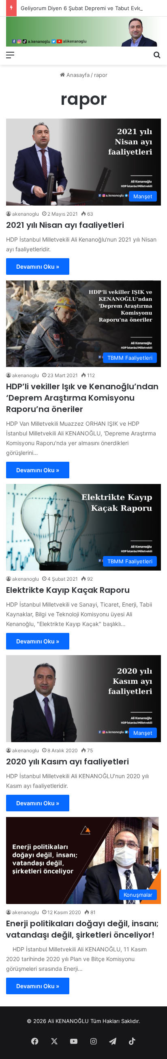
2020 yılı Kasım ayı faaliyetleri (67, 761)
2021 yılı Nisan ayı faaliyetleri (65, 225)
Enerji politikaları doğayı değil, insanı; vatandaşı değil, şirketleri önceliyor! (82, 929)
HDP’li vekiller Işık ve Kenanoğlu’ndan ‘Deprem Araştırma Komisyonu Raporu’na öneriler (82, 398)
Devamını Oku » (37, 266)
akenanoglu (25, 214)
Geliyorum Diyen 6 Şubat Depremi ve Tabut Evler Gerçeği (93, 8)
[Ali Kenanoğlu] (83, 32)
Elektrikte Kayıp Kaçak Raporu (68, 590)
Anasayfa (77, 75)
